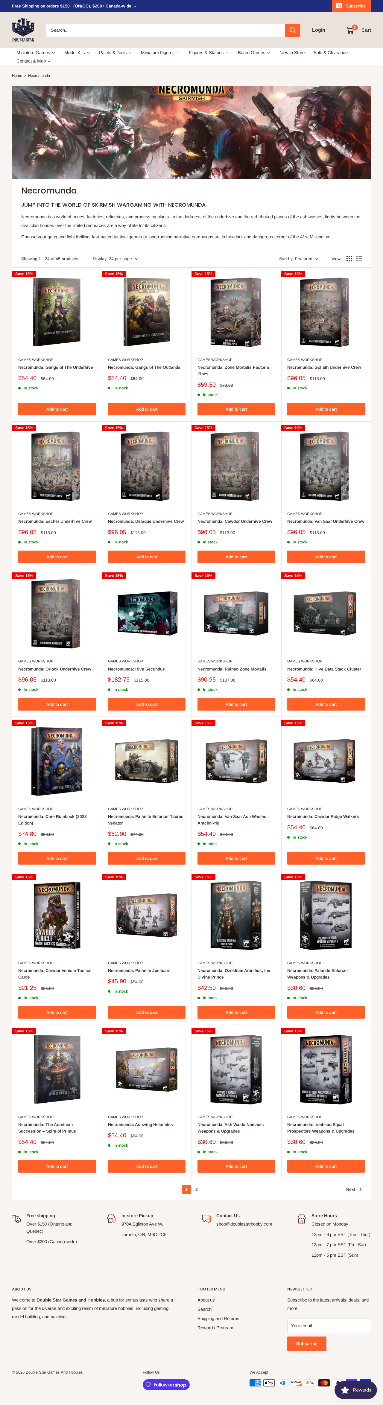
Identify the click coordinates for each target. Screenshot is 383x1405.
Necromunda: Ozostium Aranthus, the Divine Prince (233, 973)
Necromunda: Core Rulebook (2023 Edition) (52, 819)
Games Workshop (35, 360)
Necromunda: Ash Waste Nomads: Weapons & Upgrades (230, 1127)
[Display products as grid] (349, 258)
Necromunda (39, 75)
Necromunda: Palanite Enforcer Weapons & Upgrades (317, 973)
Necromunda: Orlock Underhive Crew (54, 669)
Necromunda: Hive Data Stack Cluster (324, 669)
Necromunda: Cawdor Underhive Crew (234, 521)
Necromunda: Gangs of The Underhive (55, 367)
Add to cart (57, 409)
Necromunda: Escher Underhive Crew (55, 521)
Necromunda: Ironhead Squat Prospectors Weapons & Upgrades (321, 1127)
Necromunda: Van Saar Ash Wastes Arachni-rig (231, 819)
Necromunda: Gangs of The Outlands (144, 367)
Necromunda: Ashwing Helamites (140, 1124)
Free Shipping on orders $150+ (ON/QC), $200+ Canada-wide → (74, 6)
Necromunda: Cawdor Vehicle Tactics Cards (55, 973)
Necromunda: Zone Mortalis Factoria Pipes (233, 370)
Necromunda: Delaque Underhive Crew (146, 521)
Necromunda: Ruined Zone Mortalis (232, 669)
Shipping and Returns (218, 1318)
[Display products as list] (359, 258)
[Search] (292, 30)
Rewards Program (215, 1327)
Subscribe (356, 6)
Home (17, 75)
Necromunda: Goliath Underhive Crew (324, 367)
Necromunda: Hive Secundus (136, 669)
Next (350, 1189)
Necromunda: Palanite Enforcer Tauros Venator (145, 819)
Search (204, 1309)
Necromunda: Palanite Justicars (139, 970)
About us (206, 1299)
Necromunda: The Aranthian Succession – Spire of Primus (47, 1127)
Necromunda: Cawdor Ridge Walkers (323, 816)
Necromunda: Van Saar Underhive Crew (325, 521)
